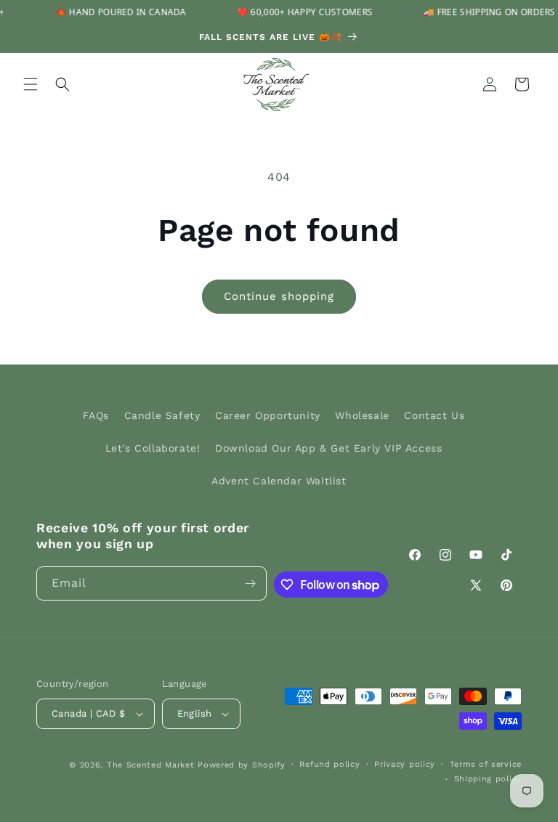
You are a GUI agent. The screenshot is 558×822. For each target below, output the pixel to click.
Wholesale (362, 415)
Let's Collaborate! (153, 448)
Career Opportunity (267, 415)
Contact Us (434, 415)
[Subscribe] (250, 583)
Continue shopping (279, 296)
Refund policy (329, 764)
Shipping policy (488, 779)
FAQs (96, 415)
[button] (30, 84)
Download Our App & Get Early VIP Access (328, 448)
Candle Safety (162, 415)
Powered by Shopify (242, 765)
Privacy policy (404, 764)
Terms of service (486, 764)
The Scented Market (151, 765)
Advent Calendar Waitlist (278, 481)
